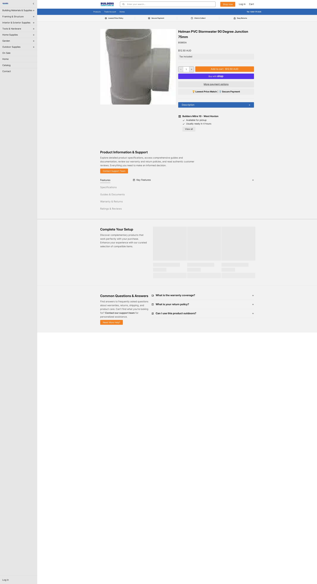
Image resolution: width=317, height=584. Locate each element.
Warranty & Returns (111, 201)
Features (105, 180)
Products (97, 12)
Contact (6, 71)
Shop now (228, 4)
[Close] (33, 3)
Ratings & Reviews (111, 208)
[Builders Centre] (5, 4)
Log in (5, 580)
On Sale (6, 53)
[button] (224, 69)
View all (189, 129)
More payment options (216, 84)
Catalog (6, 65)
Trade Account (110, 12)
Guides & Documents (112, 194)
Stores (122, 12)
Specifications (108, 187)
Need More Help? (111, 322)
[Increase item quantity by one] (191, 69)
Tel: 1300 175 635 (254, 12)
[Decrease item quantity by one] (180, 69)
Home (5, 59)
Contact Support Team (114, 171)
